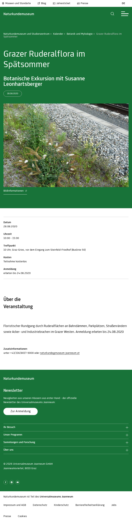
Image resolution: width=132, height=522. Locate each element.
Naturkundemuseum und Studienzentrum (26, 34)
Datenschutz (40, 505)
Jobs (113, 505)
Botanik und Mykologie (80, 34)
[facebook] (5, 482)
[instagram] (11, 482)
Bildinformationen (13, 191)
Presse (84, 3)
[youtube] (17, 482)
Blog (43, 3)
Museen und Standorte (18, 3)
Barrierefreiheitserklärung (89, 505)
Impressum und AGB (14, 505)
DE (123, 3)
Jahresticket (63, 3)
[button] (112, 13)
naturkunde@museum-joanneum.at (60, 353)
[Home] (18, 13)
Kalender (58, 34)
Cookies (22, 516)
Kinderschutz (61, 505)
